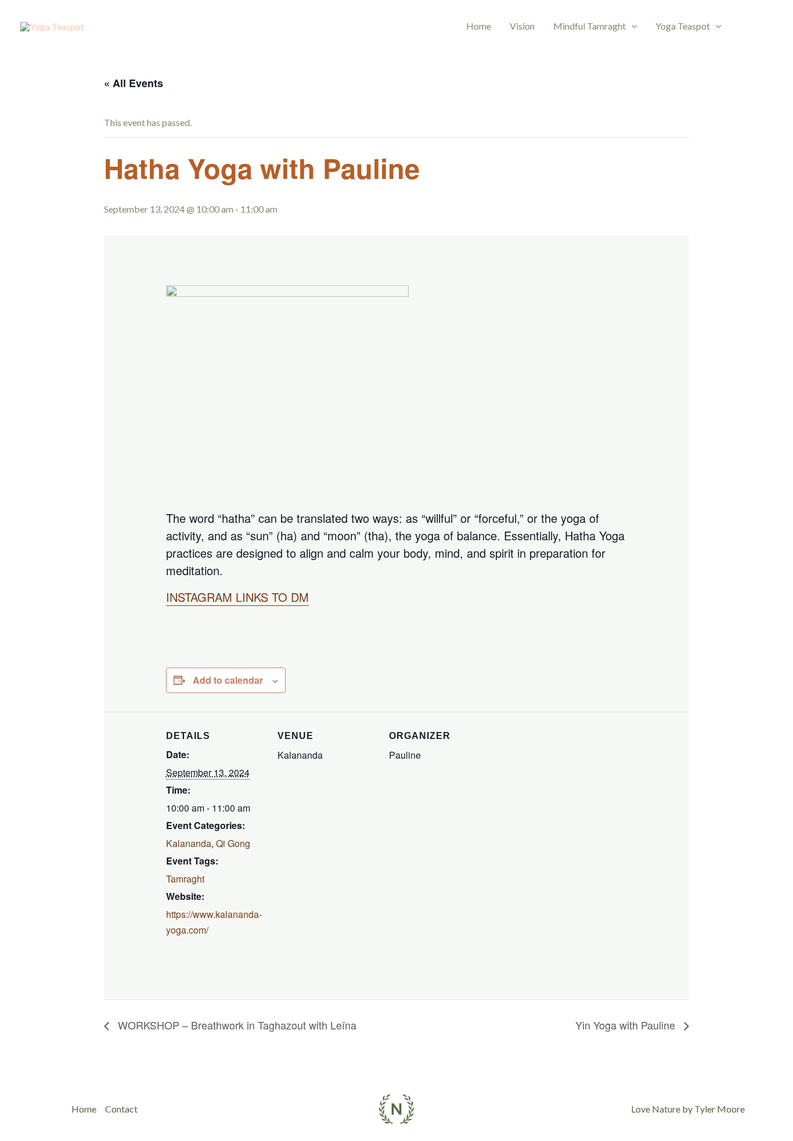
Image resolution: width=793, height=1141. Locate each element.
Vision (522, 25)
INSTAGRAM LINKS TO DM (237, 597)
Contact (121, 1108)
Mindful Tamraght (589, 25)
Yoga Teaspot (682, 25)
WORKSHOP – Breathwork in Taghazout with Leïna (235, 1024)
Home (478, 25)
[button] (631, 26)
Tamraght (185, 878)
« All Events (133, 83)
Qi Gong (233, 843)
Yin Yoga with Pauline (626, 1024)
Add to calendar (228, 680)
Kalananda (188, 843)
